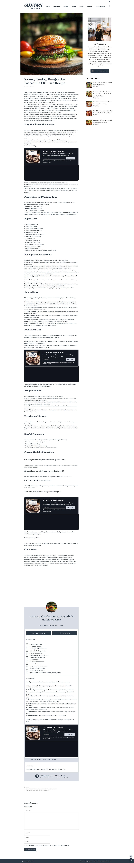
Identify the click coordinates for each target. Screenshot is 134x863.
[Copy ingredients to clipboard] (35, 639)
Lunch (74, 6)
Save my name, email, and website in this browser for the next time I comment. (47, 845)
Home (48, 6)
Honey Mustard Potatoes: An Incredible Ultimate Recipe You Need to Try (41, 789)
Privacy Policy (100, 6)
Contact (89, 6)
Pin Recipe (65, 633)
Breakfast (56, 6)
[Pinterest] (109, 1)
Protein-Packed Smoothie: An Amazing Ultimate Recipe (37, 790)
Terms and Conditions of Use (104, 861)
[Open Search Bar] (109, 6)
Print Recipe (40, 633)
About (81, 6)
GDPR (94, 861)
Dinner (66, 6)
